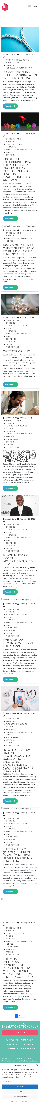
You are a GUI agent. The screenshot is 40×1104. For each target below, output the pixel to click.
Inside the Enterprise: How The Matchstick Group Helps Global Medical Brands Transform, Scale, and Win (19, 170)
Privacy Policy (24, 1101)
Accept (20, 1086)
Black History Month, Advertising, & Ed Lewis (18, 560)
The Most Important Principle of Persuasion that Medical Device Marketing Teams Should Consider (18, 968)
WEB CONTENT (12, 347)
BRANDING (10, 65)
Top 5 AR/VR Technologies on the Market (18, 643)
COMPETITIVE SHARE (15, 144)
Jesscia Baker (11, 55)
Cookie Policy (15, 1101)
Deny (20, 1091)
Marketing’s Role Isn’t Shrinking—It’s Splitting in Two (20, 75)
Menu (35, 6)
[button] (37, 1065)
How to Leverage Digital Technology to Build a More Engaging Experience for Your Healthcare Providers (18, 760)
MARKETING (11, 147)
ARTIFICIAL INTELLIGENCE (17, 60)
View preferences (20, 1097)
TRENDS (9, 344)
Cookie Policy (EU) (26, 1048)
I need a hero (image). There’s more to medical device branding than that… (17, 855)
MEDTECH (10, 152)
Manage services (7, 1081)
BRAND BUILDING (13, 63)
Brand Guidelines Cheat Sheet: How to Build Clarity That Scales (18, 250)
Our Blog (10, 1048)
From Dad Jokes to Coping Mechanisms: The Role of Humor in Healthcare (20, 456)
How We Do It (13, 1044)
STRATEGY (10, 155)
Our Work (28, 1044)
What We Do (27, 1040)
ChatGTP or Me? (16, 351)
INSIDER (9, 328)
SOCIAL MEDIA (12, 339)
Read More (9, 106)
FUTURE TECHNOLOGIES (16, 326)
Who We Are (12, 1040)
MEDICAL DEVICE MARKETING (19, 68)
